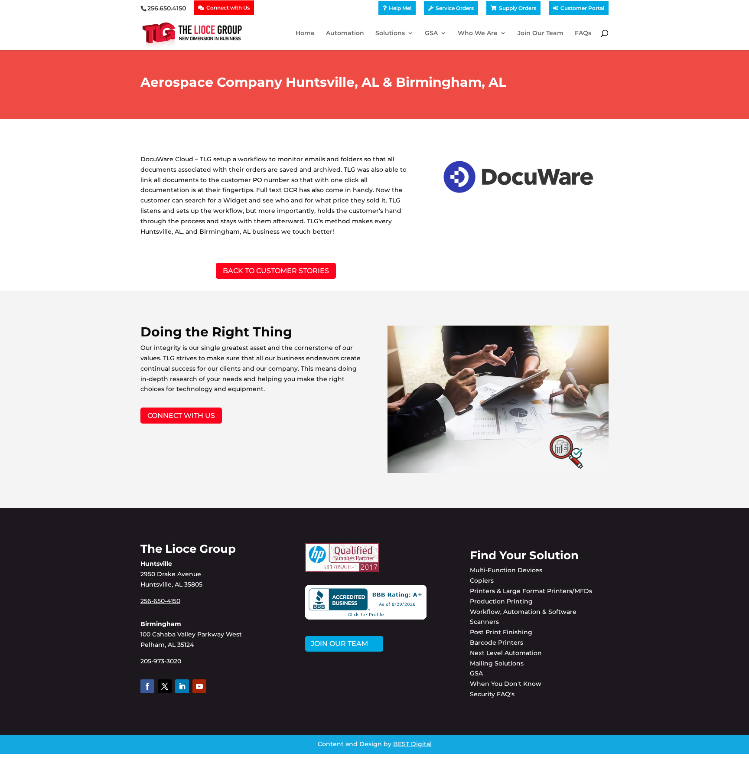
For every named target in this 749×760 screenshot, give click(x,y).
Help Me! (400, 8)
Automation (345, 33)
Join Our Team (540, 33)
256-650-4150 (160, 601)
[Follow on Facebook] (147, 686)
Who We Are (478, 33)
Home (305, 33)
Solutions (390, 33)
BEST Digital (412, 744)
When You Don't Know (505, 684)
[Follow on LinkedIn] (182, 686)
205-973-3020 (160, 661)
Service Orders (455, 8)
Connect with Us (228, 8)
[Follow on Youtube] (199, 686)
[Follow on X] (165, 686)
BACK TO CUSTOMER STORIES (276, 271)
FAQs (583, 33)
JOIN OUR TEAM (339, 643)
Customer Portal (582, 8)
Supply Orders (517, 8)
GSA (431, 33)
